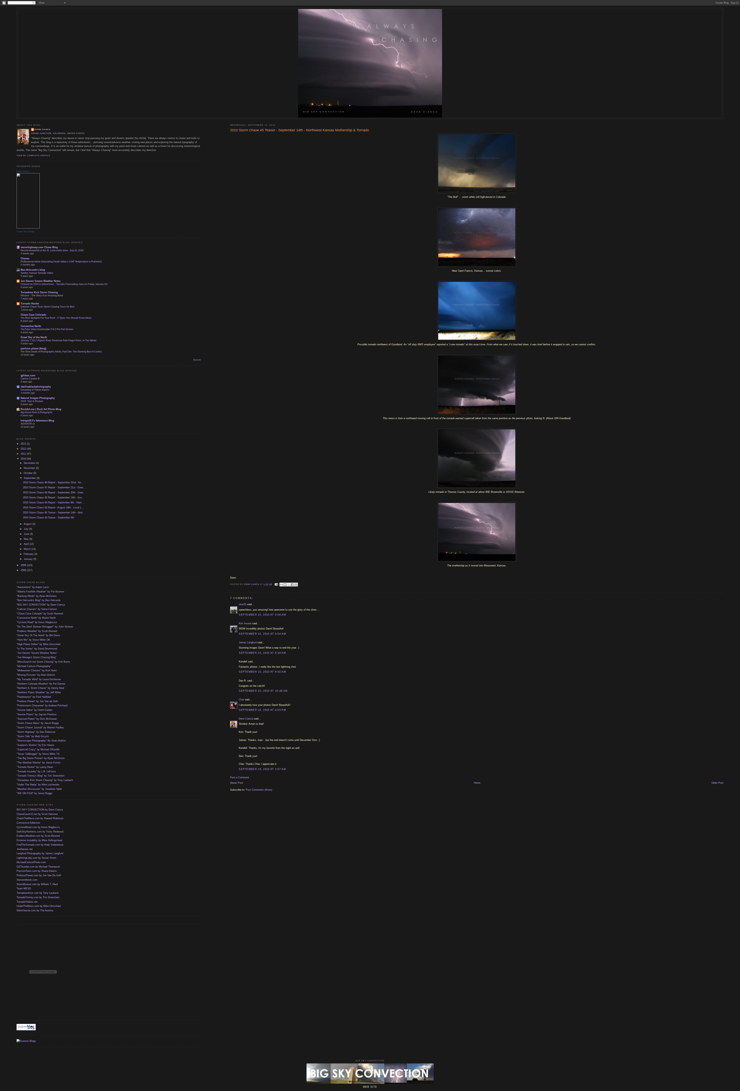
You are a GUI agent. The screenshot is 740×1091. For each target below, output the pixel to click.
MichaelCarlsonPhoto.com (31, 862)
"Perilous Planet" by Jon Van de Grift (37, 701)
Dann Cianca (246, 718)
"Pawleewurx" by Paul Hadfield (34, 696)
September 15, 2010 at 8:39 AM (262, 652)
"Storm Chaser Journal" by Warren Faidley (40, 727)
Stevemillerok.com (27, 879)
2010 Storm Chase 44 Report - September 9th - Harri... (53, 502)
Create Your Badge (25, 231)
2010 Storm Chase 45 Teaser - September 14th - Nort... (54, 512)
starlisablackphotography (36, 386)
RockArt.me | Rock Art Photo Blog (41, 409)
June (27, 533)
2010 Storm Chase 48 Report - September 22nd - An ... (53, 482)
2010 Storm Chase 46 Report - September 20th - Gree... (54, 492)
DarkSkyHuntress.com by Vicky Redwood (40, 831)
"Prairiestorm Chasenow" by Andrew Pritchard (42, 705)
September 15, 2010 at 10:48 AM (263, 690)
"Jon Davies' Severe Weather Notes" (37, 652)
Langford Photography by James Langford (40, 853)
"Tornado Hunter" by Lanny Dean (35, 767)
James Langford (248, 642)
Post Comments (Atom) (259, 789)
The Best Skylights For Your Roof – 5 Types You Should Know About (56, 318)
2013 (24, 443)
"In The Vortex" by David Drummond (37, 648)
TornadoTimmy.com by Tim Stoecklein (38, 897)
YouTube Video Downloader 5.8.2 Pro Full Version (47, 329)
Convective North (31, 326)
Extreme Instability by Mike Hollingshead (39, 840)
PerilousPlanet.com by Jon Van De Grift (39, 875)
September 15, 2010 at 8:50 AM (262, 671)
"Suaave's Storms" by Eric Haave (35, 745)
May (26, 538)
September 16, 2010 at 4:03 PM (262, 710)
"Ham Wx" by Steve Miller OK (33, 639)
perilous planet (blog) (33, 348)
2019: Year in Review (32, 401)
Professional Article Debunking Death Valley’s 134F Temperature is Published (61, 261)
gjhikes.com (28, 375)
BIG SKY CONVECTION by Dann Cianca (40, 809)
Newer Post (236, 782)
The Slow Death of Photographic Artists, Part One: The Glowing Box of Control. (61, 351)
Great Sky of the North (34, 337)
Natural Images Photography (38, 398)
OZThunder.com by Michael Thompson (38, 866)
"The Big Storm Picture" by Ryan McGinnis (41, 758)
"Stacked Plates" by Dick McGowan (37, 718)
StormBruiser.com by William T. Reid (37, 884)
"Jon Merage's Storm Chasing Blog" (36, 657)
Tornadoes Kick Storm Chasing (39, 292)
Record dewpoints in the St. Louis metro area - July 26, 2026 (52, 250)
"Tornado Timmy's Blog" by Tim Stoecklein (40, 775)
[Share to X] (289, 584)
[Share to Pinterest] (296, 584)
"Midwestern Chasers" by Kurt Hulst (37, 670)
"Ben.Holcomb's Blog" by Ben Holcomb (38, 600)
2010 (24, 458)
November (30, 468)
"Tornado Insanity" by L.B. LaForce (36, 771)
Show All (197, 360)
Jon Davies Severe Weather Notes (41, 281)
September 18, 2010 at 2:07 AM (262, 769)
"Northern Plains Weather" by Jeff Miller (39, 692)
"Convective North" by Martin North (36, 617)
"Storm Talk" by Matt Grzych (33, 736)
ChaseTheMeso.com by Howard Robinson (40, 818)
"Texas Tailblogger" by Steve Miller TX (38, 753)
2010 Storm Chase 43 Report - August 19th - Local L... (53, 507)
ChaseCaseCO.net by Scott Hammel (37, 814)
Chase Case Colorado (33, 314)
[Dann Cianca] (28, 227)
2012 (24, 448)
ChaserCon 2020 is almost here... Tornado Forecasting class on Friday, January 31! (64, 284)
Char (241, 699)
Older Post (717, 782)
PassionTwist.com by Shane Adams (37, 870)
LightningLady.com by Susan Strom (36, 857)
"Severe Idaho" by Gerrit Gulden (34, 710)
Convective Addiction (28, 822)
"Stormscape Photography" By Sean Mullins (41, 740)
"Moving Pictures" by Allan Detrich (36, 674)
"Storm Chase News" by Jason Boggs (38, 723)
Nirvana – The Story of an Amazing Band (42, 295)
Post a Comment (239, 777)
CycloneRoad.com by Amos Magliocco (38, 827)
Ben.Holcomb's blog (33, 269)
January (28, 559)
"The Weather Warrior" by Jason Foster (38, 762)
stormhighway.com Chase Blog (39, 247)
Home (477, 782)
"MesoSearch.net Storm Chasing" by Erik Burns (43, 661)
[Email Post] (276, 584)
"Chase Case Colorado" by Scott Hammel (40, 613)
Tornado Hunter (30, 303)
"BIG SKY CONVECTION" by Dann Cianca (41, 604)
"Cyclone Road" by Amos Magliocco (37, 622)
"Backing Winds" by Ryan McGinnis (37, 596)
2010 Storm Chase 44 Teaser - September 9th (48, 517)
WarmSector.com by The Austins (35, 910)
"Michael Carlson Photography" (34, 666)
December (30, 463)
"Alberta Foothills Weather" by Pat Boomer (40, 591)
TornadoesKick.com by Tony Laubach (38, 892)
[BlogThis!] (285, 584)
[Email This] (281, 584)
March (27, 549)
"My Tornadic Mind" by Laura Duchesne (39, 679)
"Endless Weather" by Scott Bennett (37, 631)
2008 (24, 570)
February (29, 554)
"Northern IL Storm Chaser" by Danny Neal (40, 688)
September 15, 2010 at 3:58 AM (262, 614)
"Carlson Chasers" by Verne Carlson (37, 609)
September (30, 478)
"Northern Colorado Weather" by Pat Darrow (41, 683)
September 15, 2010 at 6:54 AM (262, 633)
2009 (24, 565)
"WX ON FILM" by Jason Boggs (34, 793)
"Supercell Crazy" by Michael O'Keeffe (38, 749)
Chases (25, 258)
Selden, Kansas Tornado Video (37, 273)
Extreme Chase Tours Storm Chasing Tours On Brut (47, 306)
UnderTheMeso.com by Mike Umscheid (39, 906)
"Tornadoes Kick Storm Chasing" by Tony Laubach (45, 780)
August (28, 523)
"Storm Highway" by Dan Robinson (36, 731)
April (26, 544)
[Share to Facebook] (292, 584)
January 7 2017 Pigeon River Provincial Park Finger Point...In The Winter (59, 340)
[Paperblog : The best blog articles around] (26, 1029)
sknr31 (242, 604)
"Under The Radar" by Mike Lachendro (38, 784)
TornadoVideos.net (27, 901)
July (26, 528)
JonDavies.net (25, 849)
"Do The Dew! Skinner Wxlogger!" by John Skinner (45, 626)
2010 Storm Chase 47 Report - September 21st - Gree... (54, 487)
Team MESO (24, 888)
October (28, 473)
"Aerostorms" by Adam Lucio (33, 587)
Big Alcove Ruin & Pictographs (36, 412)
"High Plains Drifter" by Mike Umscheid (38, 644)
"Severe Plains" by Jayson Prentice (36, 714)
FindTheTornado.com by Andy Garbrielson (40, 844)
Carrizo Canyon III (30, 378)
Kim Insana (245, 623)
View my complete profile (33, 155)
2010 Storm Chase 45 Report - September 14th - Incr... (53, 497)
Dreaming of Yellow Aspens (35, 389)
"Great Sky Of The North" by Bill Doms (38, 635)
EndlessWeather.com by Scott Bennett (38, 835)
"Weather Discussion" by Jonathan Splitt (39, 789)
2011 (24, 453)
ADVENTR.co (28, 423)
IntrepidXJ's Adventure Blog (37, 420)
